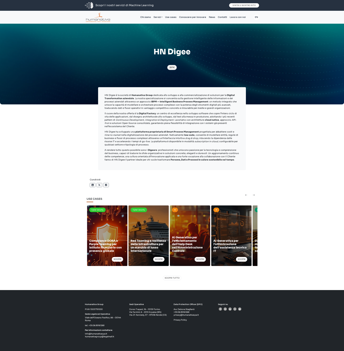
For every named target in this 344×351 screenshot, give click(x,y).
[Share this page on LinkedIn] (92, 185)
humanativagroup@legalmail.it (99, 336)
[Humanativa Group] (97, 17)
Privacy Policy (180, 320)
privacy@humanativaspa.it (186, 315)
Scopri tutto (172, 278)
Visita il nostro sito (244, 5)
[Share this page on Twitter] (99, 185)
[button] (246, 195)
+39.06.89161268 (96, 325)
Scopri (117, 259)
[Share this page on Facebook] (106, 185)
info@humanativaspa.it (96, 334)
